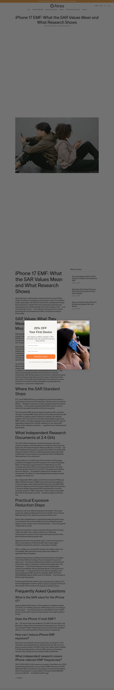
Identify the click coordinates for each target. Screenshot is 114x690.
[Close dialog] (87, 322)
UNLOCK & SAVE (40, 357)
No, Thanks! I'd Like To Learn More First (40, 362)
